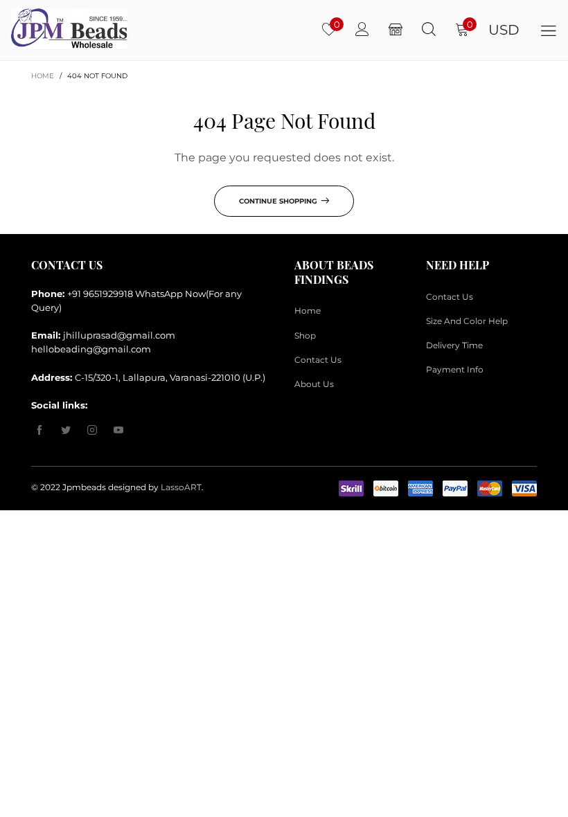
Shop (305, 335)
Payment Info (454, 369)
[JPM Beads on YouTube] (118, 430)
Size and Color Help (467, 321)
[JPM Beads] (49, 28)
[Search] (428, 29)
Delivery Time (454, 345)
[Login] (362, 29)
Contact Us (317, 359)
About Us (314, 384)
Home (307, 310)
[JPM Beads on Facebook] (39, 430)
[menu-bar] (548, 30)
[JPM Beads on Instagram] (92, 430)
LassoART (181, 487)
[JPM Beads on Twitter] (65, 430)
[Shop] (395, 29)
